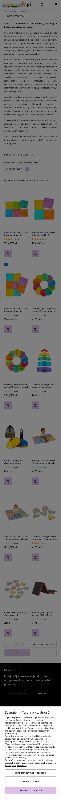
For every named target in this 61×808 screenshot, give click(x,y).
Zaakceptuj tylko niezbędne (30, 773)
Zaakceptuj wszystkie (30, 790)
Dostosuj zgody (30, 782)
